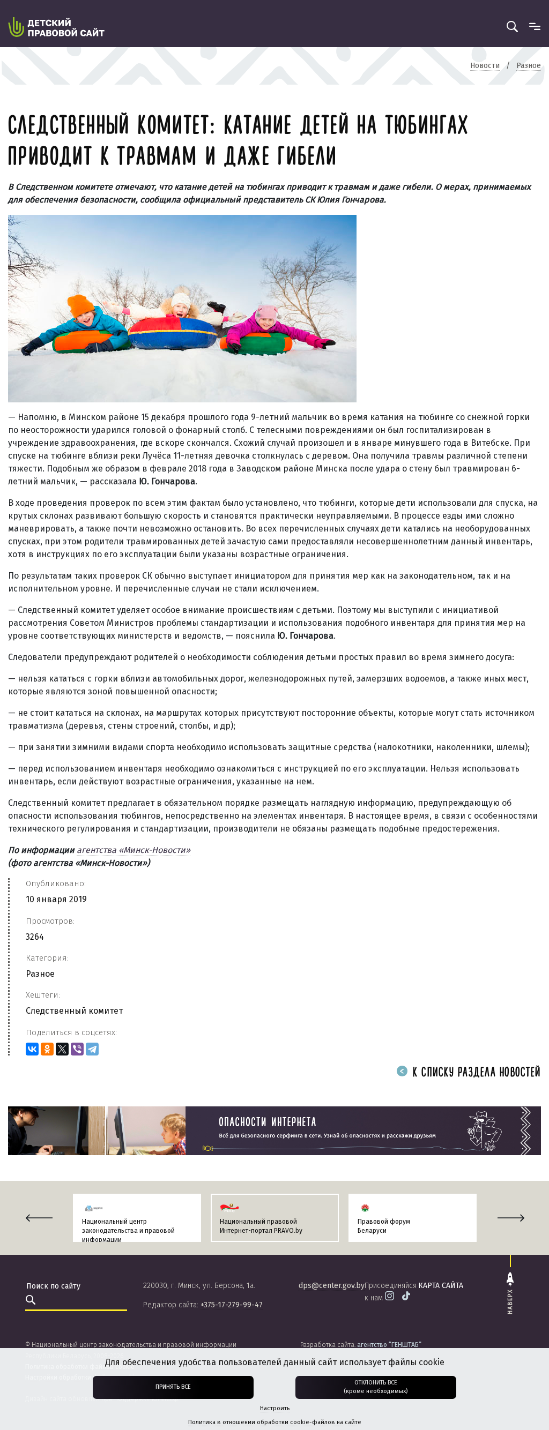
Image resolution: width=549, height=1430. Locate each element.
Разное (40, 974)
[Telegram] (92, 1049)
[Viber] (77, 1049)
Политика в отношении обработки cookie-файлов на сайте (274, 1422)
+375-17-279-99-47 (232, 1304)
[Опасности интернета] (274, 1130)
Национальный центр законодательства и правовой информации (128, 1231)
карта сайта (440, 1285)
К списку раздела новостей (475, 1073)
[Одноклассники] (47, 1049)
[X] (62, 1049)
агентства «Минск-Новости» (133, 850)
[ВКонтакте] (32, 1049)
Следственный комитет (74, 1011)
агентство (389, 1345)
